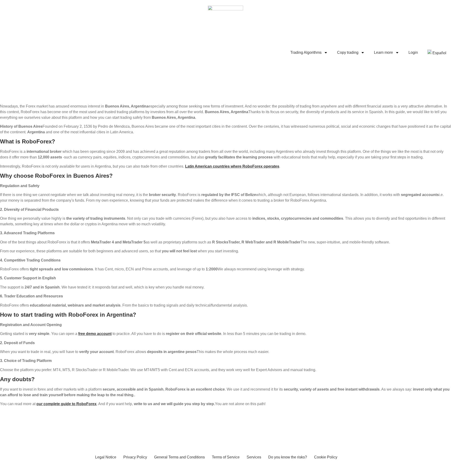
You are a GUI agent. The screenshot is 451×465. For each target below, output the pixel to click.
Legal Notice (105, 457)
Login (413, 52)
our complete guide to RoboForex (66, 404)
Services (254, 457)
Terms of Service (226, 457)
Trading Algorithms (306, 52)
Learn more (383, 52)
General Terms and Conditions (179, 457)
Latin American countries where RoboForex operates (232, 166)
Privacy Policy (135, 457)
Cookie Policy (325, 457)
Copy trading (347, 52)
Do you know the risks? (287, 457)
